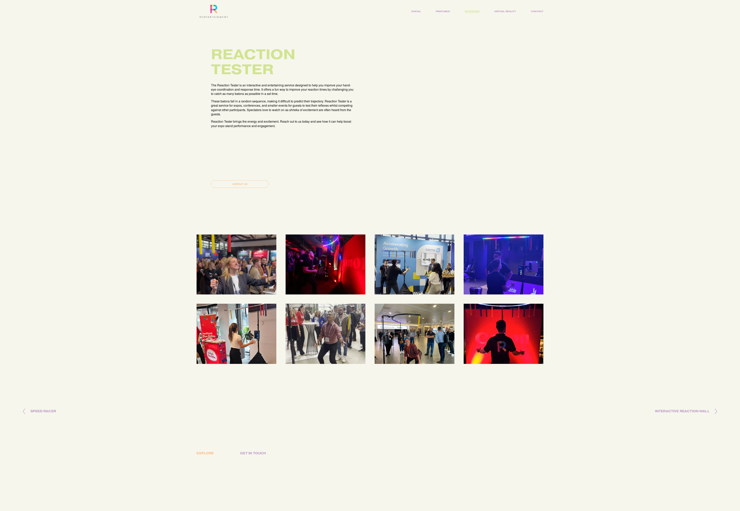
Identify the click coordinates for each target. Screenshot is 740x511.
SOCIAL (416, 11)
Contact (537, 11)
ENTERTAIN (472, 11)
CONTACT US (240, 184)
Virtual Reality (505, 11)
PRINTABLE (443, 11)
